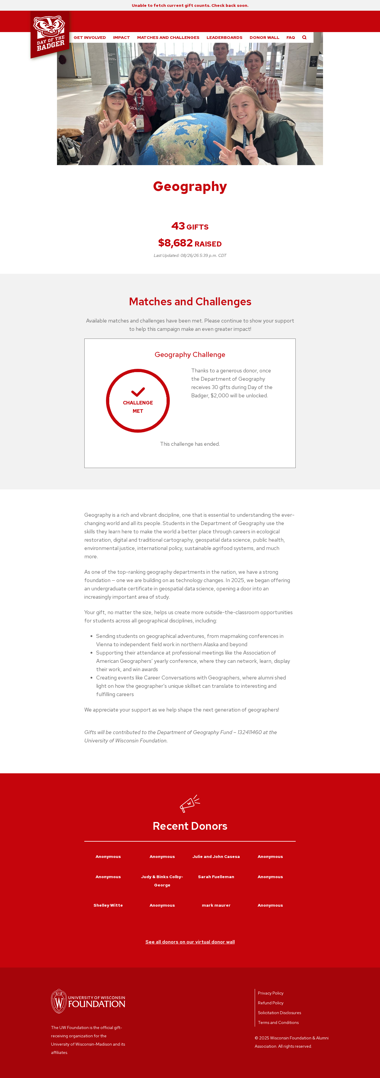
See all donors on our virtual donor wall (190, 942)
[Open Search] (304, 37)
